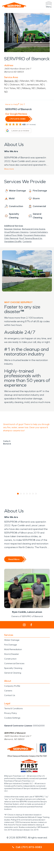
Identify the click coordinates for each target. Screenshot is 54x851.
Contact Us (9, 695)
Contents (27, 241)
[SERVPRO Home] (14, 4)
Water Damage (11, 640)
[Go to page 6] (33, 493)
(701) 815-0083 (17, 119)
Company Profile (12, 686)
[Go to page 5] (30, 493)
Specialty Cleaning (13, 668)
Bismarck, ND (11, 81)
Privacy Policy (10, 713)
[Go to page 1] (18, 493)
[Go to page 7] (36, 493)
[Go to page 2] (21, 493)
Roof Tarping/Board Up (30, 238)
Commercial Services (14, 663)
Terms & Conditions (13, 708)
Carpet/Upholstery (38, 232)
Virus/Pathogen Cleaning (16, 232)
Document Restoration (34, 235)
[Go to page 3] (24, 493)
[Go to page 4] (27, 493)
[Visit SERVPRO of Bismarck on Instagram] (24, 625)
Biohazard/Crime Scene (33, 229)
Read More (13, 559)
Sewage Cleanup (12, 229)
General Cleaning (12, 673)
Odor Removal (11, 238)
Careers (8, 690)
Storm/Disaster (11, 654)
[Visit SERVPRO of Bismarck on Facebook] (31, 624)
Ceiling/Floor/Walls (13, 235)
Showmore (9, 169)
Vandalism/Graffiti (12, 241)
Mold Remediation (13, 649)
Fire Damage (10, 644)
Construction (10, 659)
